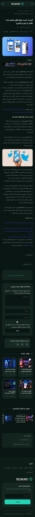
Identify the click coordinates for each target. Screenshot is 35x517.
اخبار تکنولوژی (27, 245)
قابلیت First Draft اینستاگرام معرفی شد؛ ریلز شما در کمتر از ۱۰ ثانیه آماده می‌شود (25, 372)
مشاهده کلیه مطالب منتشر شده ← (15, 275)
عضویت (17, 502)
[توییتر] (27, 344)
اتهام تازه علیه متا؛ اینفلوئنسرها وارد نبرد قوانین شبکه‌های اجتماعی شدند (25, 394)
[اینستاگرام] (22, 344)
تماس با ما (14, 468)
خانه (31, 11)
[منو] (32, 4)
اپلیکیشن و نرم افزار (23, 11)
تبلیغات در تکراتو (28, 468)
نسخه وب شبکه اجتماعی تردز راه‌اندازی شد (20, 237)
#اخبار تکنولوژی (27, 264)
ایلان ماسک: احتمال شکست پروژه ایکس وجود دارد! (18, 228)
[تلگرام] (17, 344)
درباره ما (21, 468)
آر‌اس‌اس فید (29, 472)
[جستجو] (3, 4)
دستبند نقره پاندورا (24, 440)
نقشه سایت (7, 468)
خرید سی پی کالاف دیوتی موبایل (21, 444)
